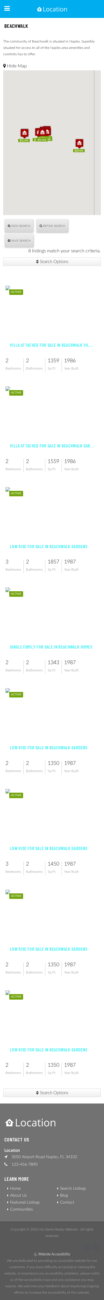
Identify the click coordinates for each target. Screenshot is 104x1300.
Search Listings (73, 1189)
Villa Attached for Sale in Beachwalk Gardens (52, 445)
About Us (18, 1195)
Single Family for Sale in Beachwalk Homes (51, 647)
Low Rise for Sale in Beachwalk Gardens (48, 546)
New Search (20, 226)
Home (15, 1189)
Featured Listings (25, 1202)
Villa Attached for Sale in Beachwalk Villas (52, 345)
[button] (79, 143)
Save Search (20, 240)
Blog (64, 1195)
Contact (67, 1202)
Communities (21, 1209)
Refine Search (53, 226)
